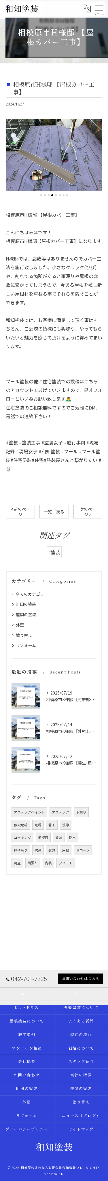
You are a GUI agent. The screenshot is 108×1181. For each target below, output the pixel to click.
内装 (48, 863)
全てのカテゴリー (32, 594)
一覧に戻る (54, 511)
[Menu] (99, 7)
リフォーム (26, 645)
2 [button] (45, 195)
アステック (60, 812)
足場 (38, 824)
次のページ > (88, 511)
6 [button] (60, 195)
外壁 (20, 625)
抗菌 (38, 850)
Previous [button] (11, 157)
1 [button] (41, 195)
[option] (54, 155)
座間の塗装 (26, 614)
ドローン (83, 850)
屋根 (65, 850)
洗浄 (65, 824)
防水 (72, 837)
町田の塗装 (26, 604)
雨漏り (33, 863)
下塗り (81, 812)
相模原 (43, 837)
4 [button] (52, 195)
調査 (17, 863)
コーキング (22, 837)
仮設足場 (21, 824)
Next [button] (96, 157)
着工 (51, 824)
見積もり (21, 850)
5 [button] (56, 195)
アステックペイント (29, 812)
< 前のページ (20, 511)
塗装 (58, 837)
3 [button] (49, 195)
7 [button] (63, 195)
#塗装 (54, 552)
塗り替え (24, 635)
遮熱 (51, 850)
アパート (66, 863)
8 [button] (67, 195)
